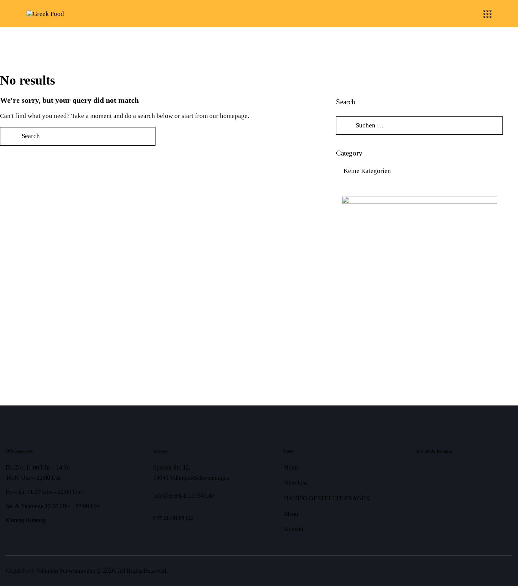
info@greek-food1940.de (183, 495)
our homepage (228, 115)
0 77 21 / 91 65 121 (173, 517)
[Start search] (9, 136)
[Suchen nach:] (419, 125)
